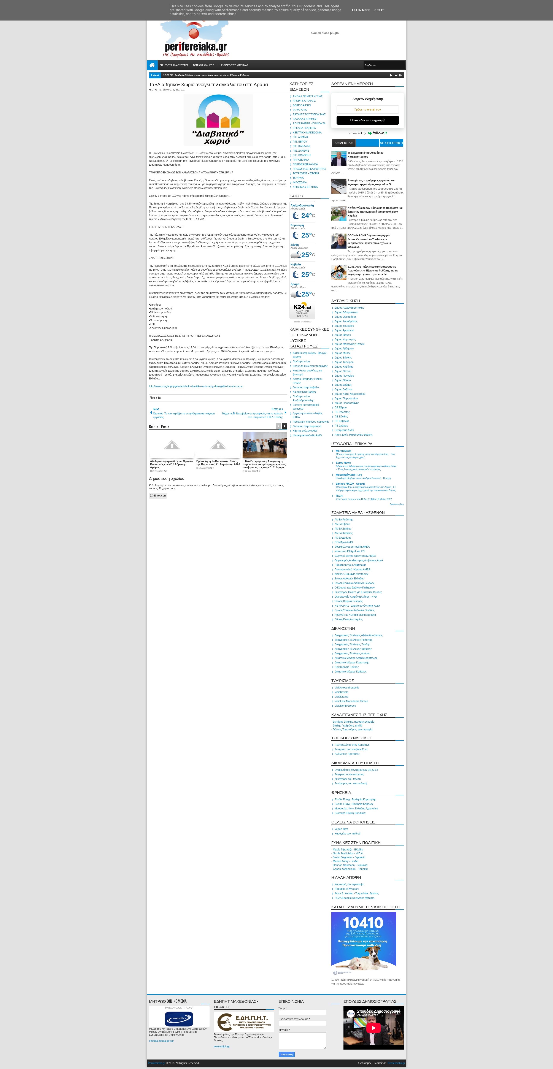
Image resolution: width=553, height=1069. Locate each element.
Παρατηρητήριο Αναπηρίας (350, 564)
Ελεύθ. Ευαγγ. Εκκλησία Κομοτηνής (355, 799)
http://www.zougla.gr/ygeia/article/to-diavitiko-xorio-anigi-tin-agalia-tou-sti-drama (196, 386)
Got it (379, 10)
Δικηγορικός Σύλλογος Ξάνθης (352, 644)
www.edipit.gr (222, 1046)
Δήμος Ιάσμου (343, 334)
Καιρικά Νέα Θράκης (304, 391)
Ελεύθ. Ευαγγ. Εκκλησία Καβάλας (354, 804)
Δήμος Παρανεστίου (346, 398)
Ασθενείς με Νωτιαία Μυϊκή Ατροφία (355, 614)
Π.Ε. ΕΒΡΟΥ (300, 141)
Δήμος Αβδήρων (344, 348)
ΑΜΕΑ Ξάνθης (343, 528)
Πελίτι (339, 495)
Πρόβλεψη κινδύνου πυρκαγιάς (311, 421)
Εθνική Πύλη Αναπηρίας (349, 619)
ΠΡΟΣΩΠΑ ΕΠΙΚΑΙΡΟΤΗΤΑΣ (309, 168)
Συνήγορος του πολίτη (348, 778)
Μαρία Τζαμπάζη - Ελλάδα (348, 849)
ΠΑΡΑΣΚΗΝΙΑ (301, 159)
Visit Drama (341, 696)
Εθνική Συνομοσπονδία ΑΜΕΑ (352, 546)
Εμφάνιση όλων (397, 504)
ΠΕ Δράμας (341, 425)
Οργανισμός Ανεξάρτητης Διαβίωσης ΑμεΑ (359, 560)
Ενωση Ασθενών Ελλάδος (349, 578)
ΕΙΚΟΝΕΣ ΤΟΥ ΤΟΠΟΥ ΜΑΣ (309, 114)
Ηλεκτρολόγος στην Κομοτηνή (352, 744)
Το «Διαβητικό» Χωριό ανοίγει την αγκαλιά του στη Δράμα (208, 84)
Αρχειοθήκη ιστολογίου (391, 143)
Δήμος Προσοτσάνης (347, 402)
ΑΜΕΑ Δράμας (343, 537)
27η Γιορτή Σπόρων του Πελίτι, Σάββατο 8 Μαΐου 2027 (364, 499)
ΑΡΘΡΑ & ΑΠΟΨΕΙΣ (304, 100)
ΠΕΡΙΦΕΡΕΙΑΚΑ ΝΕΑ (305, 164)
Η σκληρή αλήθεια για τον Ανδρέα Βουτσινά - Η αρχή (363, 478)
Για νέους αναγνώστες (174, 65)
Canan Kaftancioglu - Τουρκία (350, 869)
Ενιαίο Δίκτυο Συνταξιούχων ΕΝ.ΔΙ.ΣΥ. (356, 769)
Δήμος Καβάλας (344, 366)
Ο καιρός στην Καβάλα (306, 387)
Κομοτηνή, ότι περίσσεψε (349, 884)
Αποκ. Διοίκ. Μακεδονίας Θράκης (354, 434)
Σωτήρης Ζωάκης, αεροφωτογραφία (353, 721)
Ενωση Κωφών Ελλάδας (349, 601)
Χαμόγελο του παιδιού (348, 833)
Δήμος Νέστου (343, 371)
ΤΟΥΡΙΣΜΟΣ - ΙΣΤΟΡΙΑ (306, 173)
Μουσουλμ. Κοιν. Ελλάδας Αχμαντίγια (356, 808)
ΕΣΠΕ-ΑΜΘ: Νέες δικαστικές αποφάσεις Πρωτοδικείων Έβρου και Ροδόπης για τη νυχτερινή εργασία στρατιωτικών (372, 270)
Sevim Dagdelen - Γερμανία (349, 857)
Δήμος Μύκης (343, 353)
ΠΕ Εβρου (341, 407)
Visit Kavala (341, 692)
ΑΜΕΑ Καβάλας (344, 533)
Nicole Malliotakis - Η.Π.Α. (348, 853)
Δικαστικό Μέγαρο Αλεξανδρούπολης (356, 658)
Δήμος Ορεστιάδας (345, 316)
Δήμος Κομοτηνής (345, 339)
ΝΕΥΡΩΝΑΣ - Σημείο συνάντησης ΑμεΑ (357, 605)
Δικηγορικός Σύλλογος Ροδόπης (353, 639)
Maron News (343, 450)
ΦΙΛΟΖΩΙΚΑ (300, 182)
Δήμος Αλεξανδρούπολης (349, 307)
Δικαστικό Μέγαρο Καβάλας (351, 671)
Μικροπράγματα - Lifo (349, 474)
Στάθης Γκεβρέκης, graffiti (347, 725)
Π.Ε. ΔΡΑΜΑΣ (165, 90)
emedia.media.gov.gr (161, 1040)
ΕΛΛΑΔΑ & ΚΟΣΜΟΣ (305, 119)
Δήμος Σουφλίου (344, 325)
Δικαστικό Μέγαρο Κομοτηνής (352, 662)
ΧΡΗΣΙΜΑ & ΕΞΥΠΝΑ (305, 187)
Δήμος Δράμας (343, 384)
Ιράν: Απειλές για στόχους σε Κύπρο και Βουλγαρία (202, 75)
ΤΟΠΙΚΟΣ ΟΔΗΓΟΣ (203, 65)
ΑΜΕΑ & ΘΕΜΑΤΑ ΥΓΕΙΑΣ (308, 96)
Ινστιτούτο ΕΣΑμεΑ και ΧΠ (350, 551)
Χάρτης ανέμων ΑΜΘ (305, 430)
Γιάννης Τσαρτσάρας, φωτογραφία (352, 729)
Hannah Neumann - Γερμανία (350, 865)
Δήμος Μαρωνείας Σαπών (349, 344)
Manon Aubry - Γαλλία (345, 861)
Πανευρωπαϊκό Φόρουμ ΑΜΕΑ (352, 569)
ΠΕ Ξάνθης (341, 416)
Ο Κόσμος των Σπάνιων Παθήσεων (355, 587)
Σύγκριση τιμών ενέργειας (349, 774)
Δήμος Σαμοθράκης (346, 321)
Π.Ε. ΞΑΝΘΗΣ (301, 150)
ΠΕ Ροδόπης (342, 412)
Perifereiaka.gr (156, 1063)
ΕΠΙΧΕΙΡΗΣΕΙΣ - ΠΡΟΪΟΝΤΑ (309, 123)
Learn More (361, 10)
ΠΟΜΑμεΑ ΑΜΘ (344, 542)
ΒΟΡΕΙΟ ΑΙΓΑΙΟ (302, 105)
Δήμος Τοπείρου (344, 362)
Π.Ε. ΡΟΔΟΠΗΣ (302, 155)
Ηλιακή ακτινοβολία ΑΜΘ (307, 435)
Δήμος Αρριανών (344, 330)
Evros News (343, 462)
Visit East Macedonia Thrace (351, 701)
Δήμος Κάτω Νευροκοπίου (350, 393)
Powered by (357, 133)
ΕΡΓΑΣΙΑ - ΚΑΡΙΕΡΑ (304, 128)
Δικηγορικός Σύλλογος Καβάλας (353, 648)
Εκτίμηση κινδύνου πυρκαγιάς (310, 366)
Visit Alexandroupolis (347, 687)
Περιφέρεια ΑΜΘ (344, 430)
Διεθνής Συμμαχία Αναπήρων (351, 574)
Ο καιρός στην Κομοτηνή (307, 426)
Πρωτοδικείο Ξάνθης (347, 667)
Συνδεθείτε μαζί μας (234, 65)
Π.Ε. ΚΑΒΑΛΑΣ (301, 146)
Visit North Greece (345, 705)
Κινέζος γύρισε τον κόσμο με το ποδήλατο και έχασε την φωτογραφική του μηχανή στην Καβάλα (375, 211)
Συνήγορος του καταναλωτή (351, 783)
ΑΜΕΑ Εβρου (342, 524)
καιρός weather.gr (302, 322)
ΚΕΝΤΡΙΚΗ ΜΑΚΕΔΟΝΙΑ (307, 132)
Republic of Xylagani (347, 888)
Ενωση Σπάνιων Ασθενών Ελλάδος (355, 583)
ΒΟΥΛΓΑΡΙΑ (300, 109)
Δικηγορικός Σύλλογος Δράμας (352, 653)
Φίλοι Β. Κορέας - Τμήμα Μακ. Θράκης (357, 893)
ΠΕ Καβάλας (342, 421)
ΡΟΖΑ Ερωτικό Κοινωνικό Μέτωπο (354, 897)
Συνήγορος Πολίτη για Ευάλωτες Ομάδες (358, 592)
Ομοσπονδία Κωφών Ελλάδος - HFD (356, 596)
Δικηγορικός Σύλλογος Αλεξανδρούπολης (359, 635)
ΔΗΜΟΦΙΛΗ (343, 142)
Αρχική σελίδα (152, 65)
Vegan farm (341, 829)
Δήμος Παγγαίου (344, 375)
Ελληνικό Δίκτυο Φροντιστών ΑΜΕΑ (355, 555)
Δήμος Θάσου (343, 380)
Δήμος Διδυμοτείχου (346, 312)
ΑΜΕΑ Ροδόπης (344, 519)
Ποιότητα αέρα (301, 361)
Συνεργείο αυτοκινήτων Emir (351, 749)
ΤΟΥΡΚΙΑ (298, 177)
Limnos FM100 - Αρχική (350, 483)
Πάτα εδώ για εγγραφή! (367, 120)
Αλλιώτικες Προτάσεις (347, 753)
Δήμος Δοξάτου (344, 389)
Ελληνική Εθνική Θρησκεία (350, 813)
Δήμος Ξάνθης (343, 357)
